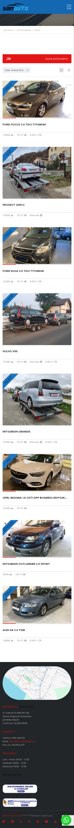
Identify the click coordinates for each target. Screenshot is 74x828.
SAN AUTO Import (13, 815)
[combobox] (16, 70)
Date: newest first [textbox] (14, 70)
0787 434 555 (18, 737)
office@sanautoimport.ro (22, 741)
